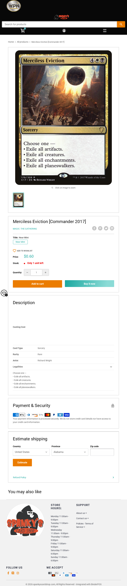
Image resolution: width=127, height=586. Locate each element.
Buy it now (89, 283)
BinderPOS (96, 584)
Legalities (18, 366)
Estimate (22, 462)
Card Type (18, 348)
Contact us (81, 518)
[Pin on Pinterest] (100, 228)
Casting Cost (19, 327)
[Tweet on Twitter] (106, 228)
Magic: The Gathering (25, 229)
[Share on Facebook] (94, 228)
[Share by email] (112, 228)
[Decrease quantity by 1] (27, 272)
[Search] (121, 24)
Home (11, 42)
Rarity (16, 354)
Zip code (94, 446)
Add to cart (37, 283)
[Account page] (64, 31)
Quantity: (17, 272)
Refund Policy (19, 477)
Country (17, 446)
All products (22, 42)
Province (56, 446)
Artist (15, 360)
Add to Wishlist (24, 251)
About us (80, 513)
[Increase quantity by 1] (45, 272)
